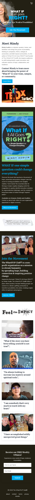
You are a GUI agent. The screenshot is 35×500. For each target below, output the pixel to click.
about (8, 494)
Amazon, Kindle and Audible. (21, 198)
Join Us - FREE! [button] (8, 295)
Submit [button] (17, 478)
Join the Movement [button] (17, 30)
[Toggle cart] (31, 3)
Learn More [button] (7, 81)
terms (20, 494)
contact (14, 494)
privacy (26, 494)
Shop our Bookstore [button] (9, 207)
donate (17, 496)
